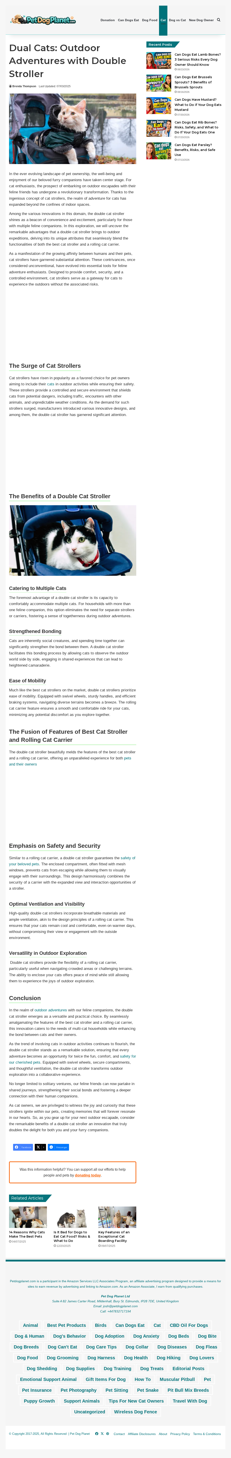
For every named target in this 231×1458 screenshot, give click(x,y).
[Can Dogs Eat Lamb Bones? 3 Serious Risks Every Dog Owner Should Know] (158, 60)
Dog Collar (137, 1346)
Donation (108, 20)
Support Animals (82, 1401)
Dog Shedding (42, 1368)
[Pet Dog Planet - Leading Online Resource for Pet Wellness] (43, 19)
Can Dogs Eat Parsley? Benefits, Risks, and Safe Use (195, 150)
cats (50, 384)
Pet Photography (79, 1390)
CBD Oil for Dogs (189, 1325)
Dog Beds (178, 1336)
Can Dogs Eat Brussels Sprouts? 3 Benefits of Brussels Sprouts (193, 82)
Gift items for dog (106, 1379)
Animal (30, 1325)
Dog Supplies (80, 1368)
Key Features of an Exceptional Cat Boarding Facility (114, 1236)
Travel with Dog (190, 1401)
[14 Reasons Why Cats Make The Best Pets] (28, 1217)
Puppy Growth (39, 1401)
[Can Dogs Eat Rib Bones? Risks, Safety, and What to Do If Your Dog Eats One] (158, 128)
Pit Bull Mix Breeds (188, 1390)
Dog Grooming (63, 1357)
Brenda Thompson (24, 86)
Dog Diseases (172, 1346)
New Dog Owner (201, 20)
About (163, 1434)
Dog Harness (101, 1357)
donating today (88, 1175)
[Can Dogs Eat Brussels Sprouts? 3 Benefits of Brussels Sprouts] (158, 83)
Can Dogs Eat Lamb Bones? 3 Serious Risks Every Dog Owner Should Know (198, 60)
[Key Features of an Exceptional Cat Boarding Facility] (117, 1217)
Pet (207, 1379)
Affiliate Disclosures (142, 1434)
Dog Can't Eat (62, 1346)
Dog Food (149, 20)
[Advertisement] (72, 322)
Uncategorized (89, 1411)
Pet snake (148, 1390)
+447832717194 (119, 1311)
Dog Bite (207, 1336)
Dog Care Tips (101, 1346)
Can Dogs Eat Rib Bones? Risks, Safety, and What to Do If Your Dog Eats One (196, 127)
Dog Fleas (206, 1346)
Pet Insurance (37, 1390)
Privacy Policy (180, 1434)
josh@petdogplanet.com (120, 1306)
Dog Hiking (168, 1357)
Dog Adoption (109, 1336)
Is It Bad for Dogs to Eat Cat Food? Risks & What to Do (72, 1236)
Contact (119, 1434)
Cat (163, 20)
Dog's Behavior (69, 1336)
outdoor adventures (51, 1010)
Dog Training (117, 1368)
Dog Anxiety (146, 1336)
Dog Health (136, 1357)
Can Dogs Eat (128, 20)
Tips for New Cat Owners (136, 1401)
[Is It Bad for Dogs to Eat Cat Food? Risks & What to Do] (73, 1217)
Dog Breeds (26, 1346)
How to (143, 1379)
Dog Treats (152, 1368)
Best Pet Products (66, 1325)
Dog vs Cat (177, 20)
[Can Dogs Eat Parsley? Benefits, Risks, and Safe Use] (158, 150)
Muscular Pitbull (177, 1379)
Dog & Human (29, 1336)
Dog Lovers (201, 1357)
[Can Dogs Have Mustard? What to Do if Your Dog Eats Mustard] (158, 105)
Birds (100, 1325)
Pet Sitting (117, 1390)
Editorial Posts (188, 1368)
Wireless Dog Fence (135, 1411)
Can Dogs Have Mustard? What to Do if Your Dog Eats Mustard (198, 105)
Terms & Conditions (207, 1434)
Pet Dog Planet (80, 1433)
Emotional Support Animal (48, 1379)
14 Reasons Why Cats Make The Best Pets (27, 1234)
